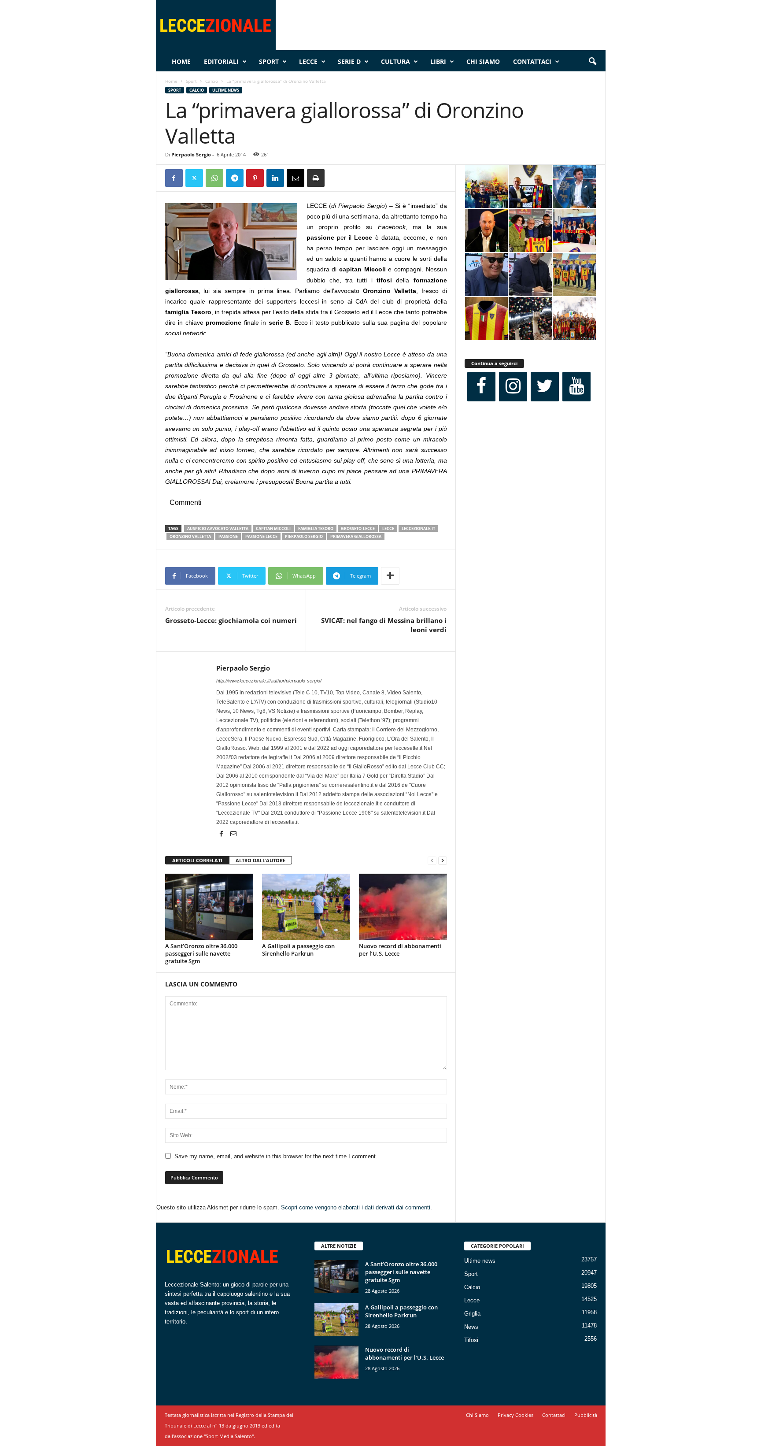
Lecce (308, 61)
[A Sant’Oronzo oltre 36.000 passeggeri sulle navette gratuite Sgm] (209, 907)
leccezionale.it (418, 528)
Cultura (395, 61)
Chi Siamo (483, 61)
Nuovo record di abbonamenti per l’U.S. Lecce (400, 949)
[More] (390, 576)
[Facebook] (174, 178)
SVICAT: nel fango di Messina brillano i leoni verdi (384, 625)
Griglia (472, 1313)
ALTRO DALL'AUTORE (260, 860)
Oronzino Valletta (190, 536)
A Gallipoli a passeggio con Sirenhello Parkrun (298, 949)
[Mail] (233, 834)
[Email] (295, 178)
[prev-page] (432, 860)
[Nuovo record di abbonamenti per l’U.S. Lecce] (403, 907)
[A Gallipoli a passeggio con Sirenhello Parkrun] (306, 907)
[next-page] (442, 860)
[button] (592, 61)
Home (181, 61)
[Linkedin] (275, 178)
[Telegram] (235, 178)
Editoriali (221, 61)
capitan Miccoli (273, 528)
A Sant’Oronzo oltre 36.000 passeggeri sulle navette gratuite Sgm (201, 953)
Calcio (211, 81)
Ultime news (225, 90)
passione (228, 536)
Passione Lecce (261, 536)
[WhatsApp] (214, 178)
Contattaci (532, 61)
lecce (388, 528)
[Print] (316, 178)
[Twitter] (194, 178)
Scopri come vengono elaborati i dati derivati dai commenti (355, 1207)
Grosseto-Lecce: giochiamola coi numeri (231, 620)
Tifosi (471, 1340)
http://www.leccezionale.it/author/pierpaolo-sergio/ (268, 680)
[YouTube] (576, 386)
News (471, 1327)
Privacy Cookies (515, 1415)
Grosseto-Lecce (358, 528)
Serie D (349, 61)
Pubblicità (585, 1415)
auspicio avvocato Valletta (217, 528)
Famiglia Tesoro (315, 528)
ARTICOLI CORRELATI (197, 860)
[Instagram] (513, 386)
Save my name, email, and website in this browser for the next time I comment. (275, 1156)
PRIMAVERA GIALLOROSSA (355, 536)
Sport (269, 61)
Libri (438, 61)
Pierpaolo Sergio (191, 154)
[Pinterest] (255, 178)
